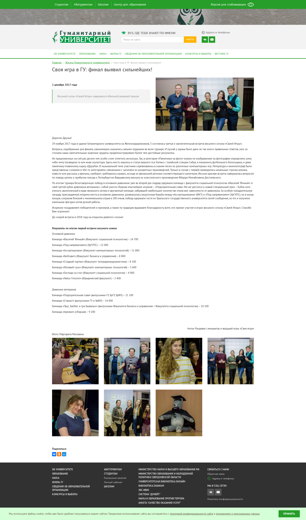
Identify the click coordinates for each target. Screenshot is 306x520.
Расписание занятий (115, 478)
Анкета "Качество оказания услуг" (159, 502)
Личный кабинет (113, 482)
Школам (103, 4)
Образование (87, 53)
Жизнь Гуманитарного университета (87, 62)
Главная (57, 62)
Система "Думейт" (149, 494)
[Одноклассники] (59, 454)
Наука (103, 53)
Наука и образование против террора (161, 498)
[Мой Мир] (64, 454)
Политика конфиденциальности (225, 499)
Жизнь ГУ (115, 53)
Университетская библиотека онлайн (161, 481)
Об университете (65, 53)
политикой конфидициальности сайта (191, 513)
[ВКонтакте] (54, 454)
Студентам (61, 4)
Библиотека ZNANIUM (151, 485)
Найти (190, 39)
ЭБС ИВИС (143, 490)
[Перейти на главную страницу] (81, 36)
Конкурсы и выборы (198, 53)
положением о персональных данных (238, 513)
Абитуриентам (83, 4)
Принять (289, 513)
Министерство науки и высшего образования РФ (168, 469)
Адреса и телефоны (223, 478)
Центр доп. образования (130, 4)
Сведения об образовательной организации (153, 53)
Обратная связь (216, 473)
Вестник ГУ (222, 53)
